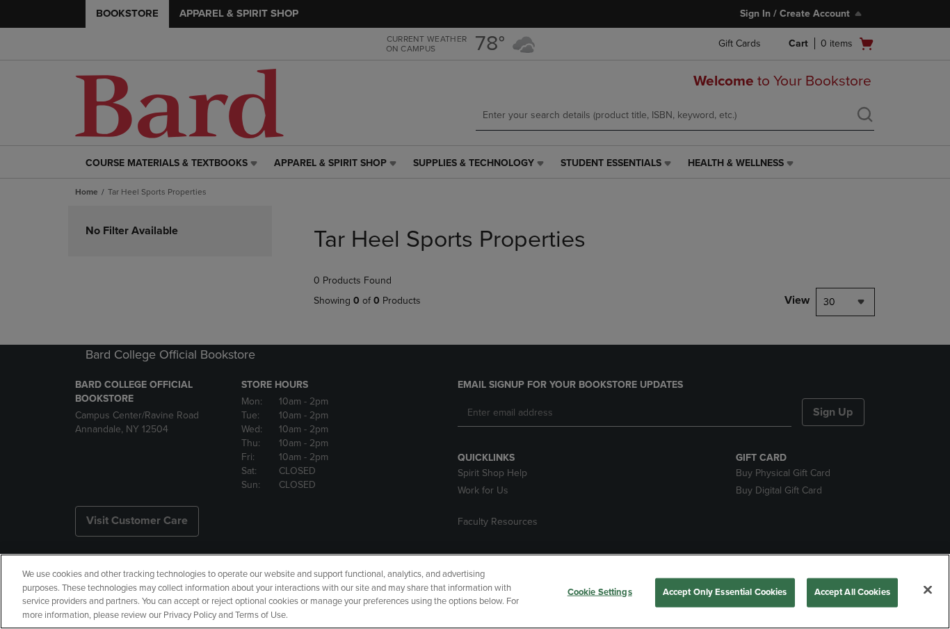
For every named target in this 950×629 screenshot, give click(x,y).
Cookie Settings (599, 592)
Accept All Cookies (852, 592)
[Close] (927, 589)
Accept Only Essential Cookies (725, 592)
